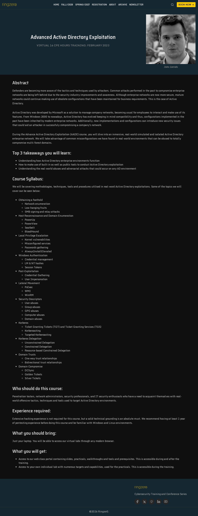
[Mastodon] (152, 502)
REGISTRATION (99, 4)
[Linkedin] (159, 502)
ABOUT (112, 4)
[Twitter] (144, 502)
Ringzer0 (103, 512)
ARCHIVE (122, 4)
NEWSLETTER (136, 4)
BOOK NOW (185, 4)
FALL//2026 (67, 4)
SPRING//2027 (82, 4)
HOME (56, 4)
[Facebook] (137, 502)
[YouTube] (166, 502)
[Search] (172, 4)
